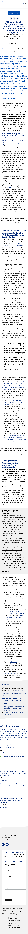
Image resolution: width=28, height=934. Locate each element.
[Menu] (25, 3)
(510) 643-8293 (6, 838)
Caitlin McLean (20, 42)
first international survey (18, 563)
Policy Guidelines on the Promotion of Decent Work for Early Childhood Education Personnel (13, 550)
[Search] (23, 3)
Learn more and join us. (15, 856)
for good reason (12, 81)
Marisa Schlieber (8, 42)
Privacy (4, 912)
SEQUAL (21, 44)
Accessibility (11, 912)
